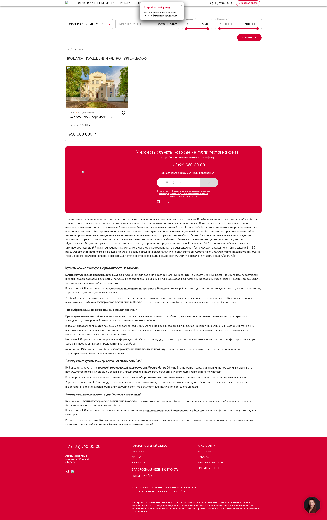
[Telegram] (67, 472)
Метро (161, 23)
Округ (173, 23)
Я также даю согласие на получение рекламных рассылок (185, 202)
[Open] (152, 24)
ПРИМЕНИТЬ (249, 37)
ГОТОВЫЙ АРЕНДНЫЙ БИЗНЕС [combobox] (85, 24)
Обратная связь (248, 2)
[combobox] (131, 24)
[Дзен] (74, 472)
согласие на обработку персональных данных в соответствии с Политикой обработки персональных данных (184, 193)
